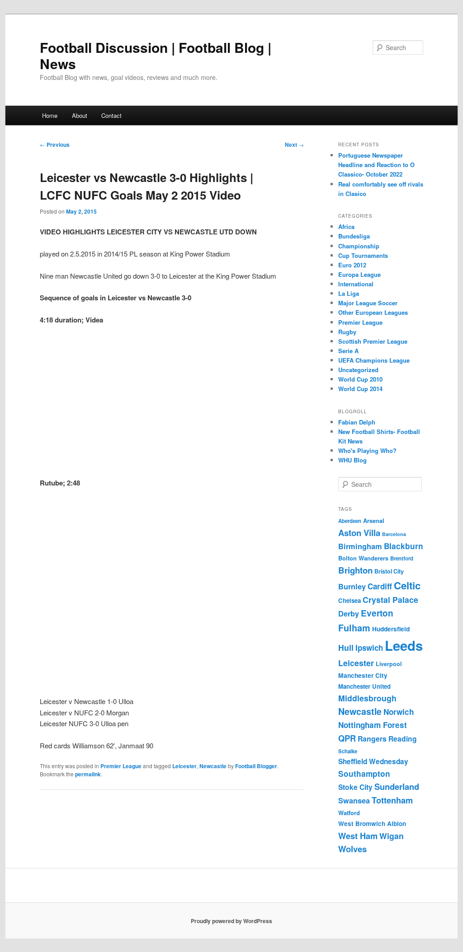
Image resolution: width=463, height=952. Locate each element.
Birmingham (360, 546)
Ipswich (369, 647)
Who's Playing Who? (367, 450)
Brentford (401, 558)
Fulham (354, 627)
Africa (346, 226)
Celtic (407, 585)
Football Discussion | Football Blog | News (155, 55)
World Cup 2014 (360, 388)
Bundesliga (354, 236)
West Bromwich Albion (372, 823)
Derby (348, 613)
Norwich (398, 711)
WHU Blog (352, 460)
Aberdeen (349, 521)
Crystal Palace (390, 599)
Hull (346, 647)
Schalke (347, 751)
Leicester (184, 766)
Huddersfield (391, 628)
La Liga (348, 293)
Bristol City (389, 571)
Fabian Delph (356, 422)
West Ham (358, 836)
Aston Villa (359, 533)
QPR (347, 738)
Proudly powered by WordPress (231, 921)
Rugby (347, 331)
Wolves (352, 849)
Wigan (391, 835)
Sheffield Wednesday (373, 761)
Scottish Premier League (372, 341)
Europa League (359, 274)
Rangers (372, 738)
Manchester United (364, 686)
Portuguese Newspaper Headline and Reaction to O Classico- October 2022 (376, 164)
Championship (358, 246)
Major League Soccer (367, 303)
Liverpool (389, 664)
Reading (402, 738)
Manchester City (362, 675)
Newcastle (213, 766)
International (355, 284)
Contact (111, 115)
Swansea (354, 800)
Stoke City (355, 787)
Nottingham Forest (372, 724)
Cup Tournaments (363, 255)
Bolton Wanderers (363, 558)
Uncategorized (358, 369)
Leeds (404, 645)
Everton (377, 613)
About (79, 115)
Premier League (121, 766)
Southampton (364, 773)
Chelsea (349, 600)
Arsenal (373, 521)
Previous (55, 144)
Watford (349, 813)
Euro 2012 (352, 265)
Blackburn (403, 546)
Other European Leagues (373, 312)
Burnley (352, 586)
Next (294, 144)
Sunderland (396, 786)
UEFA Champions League (374, 360)
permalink (88, 774)
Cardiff (380, 586)
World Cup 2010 (360, 379)
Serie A (348, 350)
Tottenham (392, 800)
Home (49, 115)
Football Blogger (256, 766)
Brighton (355, 570)
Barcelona (394, 534)
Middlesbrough (367, 698)
